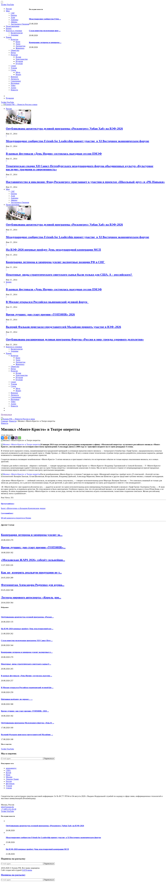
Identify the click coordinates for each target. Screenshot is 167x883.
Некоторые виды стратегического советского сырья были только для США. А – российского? (69, 274)
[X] (12, 437)
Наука (13, 53)
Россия (9, 9)
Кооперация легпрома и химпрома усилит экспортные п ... (27, 652)
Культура (14, 39)
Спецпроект (16, 81)
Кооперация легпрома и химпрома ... (45, 42)
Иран (8, 775)
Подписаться (6, 414)
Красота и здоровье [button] (14, 347)
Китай (8, 773)
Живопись (20, 48)
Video (13, 85)
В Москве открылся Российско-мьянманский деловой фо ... (27, 687)
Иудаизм (19, 61)
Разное (8, 37)
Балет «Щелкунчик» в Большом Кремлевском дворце (23, 508)
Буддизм (19, 63)
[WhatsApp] (19, 437)
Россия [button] (9, 109)
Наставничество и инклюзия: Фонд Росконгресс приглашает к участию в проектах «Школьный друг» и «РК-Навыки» (85, 181)
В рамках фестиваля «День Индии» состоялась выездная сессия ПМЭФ (54, 153)
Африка (14, 22)
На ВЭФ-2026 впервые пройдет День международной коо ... (27, 629)
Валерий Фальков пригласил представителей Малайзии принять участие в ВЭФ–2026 (63, 326)
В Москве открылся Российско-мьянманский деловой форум (47, 301)
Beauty (18, 74)
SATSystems (27, 870)
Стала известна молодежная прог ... (45, 31)
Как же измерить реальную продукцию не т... (31, 572)
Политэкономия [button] (12, 205)
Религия (14, 55)
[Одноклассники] (5, 437)
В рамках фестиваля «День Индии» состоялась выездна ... (26, 676)
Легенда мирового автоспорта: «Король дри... (31, 597)
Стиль (13, 70)
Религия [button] (14, 371)
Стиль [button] (13, 386)
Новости (14, 90)
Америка (14, 20)
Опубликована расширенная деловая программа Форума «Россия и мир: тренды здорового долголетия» (75, 339)
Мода (18, 72)
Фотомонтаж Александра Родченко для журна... (32, 584)
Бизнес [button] (9, 282)
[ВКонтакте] (2, 437)
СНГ (13, 13)
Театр (18, 44)
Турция (9, 786)
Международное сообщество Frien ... (45, 19)
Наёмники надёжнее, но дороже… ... (17, 699)
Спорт (13, 66)
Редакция (10, 98)
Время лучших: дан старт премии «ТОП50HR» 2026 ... (25, 711)
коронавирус (11, 768)
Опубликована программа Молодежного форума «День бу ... (27, 723)
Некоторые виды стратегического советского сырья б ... (26, 664)
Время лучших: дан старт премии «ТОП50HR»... (33, 547)
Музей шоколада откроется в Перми (16, 518)
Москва (9, 777)
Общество (15, 50)
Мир (8, 11)
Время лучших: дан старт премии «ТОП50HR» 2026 (40, 314)
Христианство (22, 59)
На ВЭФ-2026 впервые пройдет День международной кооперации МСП (53, 249)
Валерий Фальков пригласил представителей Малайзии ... (27, 735)
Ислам (18, 57)
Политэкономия (12, 26)
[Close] (2, 2)
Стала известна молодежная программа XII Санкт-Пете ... (27, 640)
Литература (20, 46)
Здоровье (14, 35)
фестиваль (10, 783)
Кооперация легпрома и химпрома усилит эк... (31, 534)
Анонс (13, 88)
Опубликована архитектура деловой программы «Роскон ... (27, 617)
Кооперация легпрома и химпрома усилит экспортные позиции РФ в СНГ (55, 262)
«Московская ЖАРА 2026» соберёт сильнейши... (33, 559)
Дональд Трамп (12, 779)
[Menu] (2, 105)
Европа (14, 15)
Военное (14, 77)
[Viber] (16, 437)
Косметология (16, 33)
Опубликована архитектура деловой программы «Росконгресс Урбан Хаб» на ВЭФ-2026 (64, 128)
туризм (9, 788)
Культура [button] (14, 356)
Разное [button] (8, 353)
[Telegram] (9, 437)
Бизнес (9, 28)
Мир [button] (8, 189)
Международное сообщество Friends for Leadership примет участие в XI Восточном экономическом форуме (77, 141)
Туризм (14, 68)
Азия (13, 17)
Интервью (15, 83)
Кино (18, 42)
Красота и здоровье (14, 31)
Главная (4, 421)
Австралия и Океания (20, 24)
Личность (15, 79)
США (8, 770)
